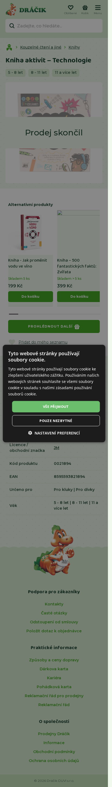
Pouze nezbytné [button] (55, 420)
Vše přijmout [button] (56, 406)
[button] (54, 432)
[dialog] (54, 393)
